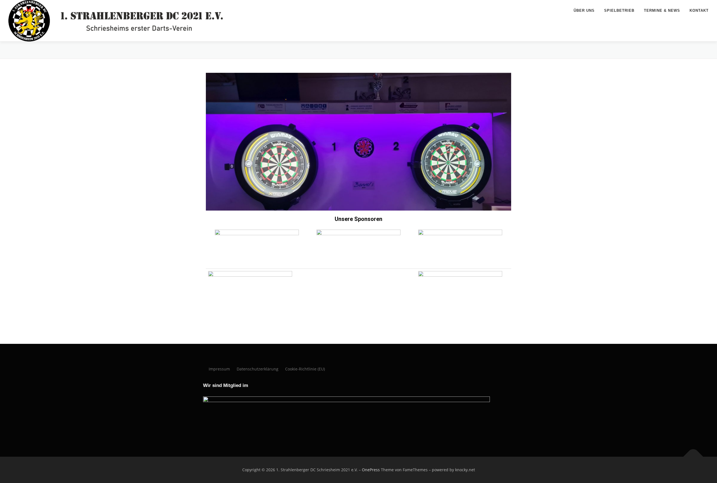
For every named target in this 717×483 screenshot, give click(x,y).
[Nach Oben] (693, 457)
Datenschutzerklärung (257, 369)
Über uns (584, 10)
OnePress (371, 469)
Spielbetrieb (619, 10)
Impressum (219, 369)
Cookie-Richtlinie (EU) (305, 369)
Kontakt (699, 10)
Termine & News (662, 10)
